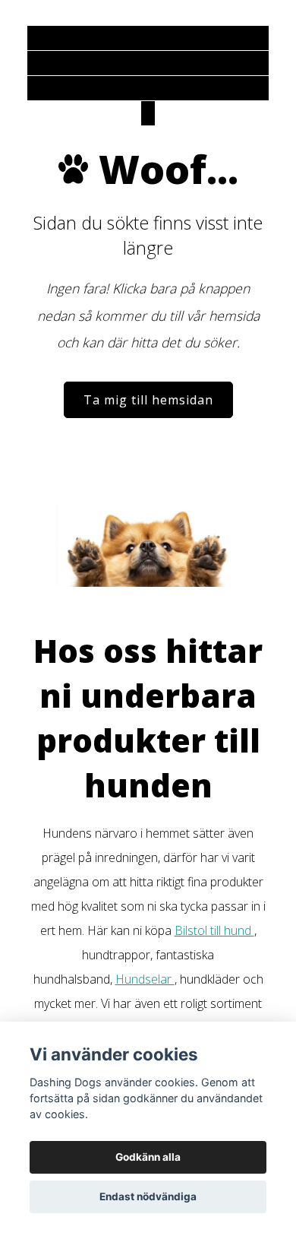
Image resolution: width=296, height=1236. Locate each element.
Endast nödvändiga (148, 1196)
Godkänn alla (148, 1157)
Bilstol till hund (214, 930)
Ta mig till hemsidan (148, 399)
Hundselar (145, 979)
